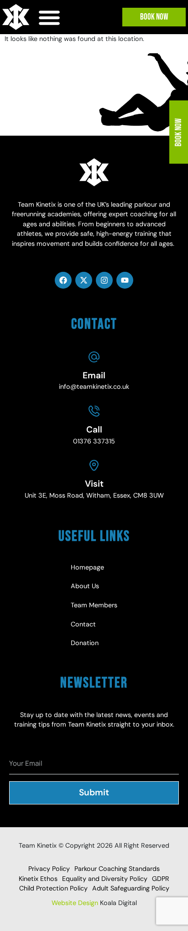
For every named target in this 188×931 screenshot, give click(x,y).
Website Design (75, 903)
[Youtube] (124, 280)
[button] (49, 17)
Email (94, 375)
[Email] (94, 356)
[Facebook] (63, 280)
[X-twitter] (83, 280)
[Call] (94, 411)
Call (94, 429)
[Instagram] (104, 280)
